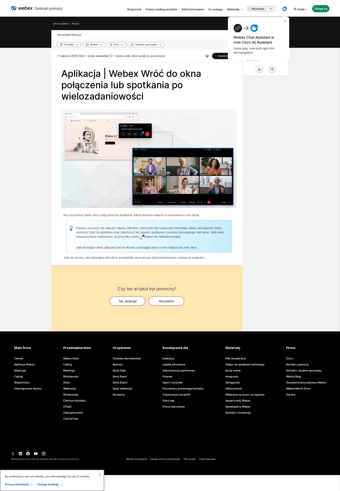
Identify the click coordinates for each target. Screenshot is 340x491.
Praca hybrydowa (174, 406)
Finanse (167, 376)
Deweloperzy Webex (238, 406)
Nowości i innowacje (238, 412)
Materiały (233, 9)
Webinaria (69, 388)
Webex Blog (293, 376)
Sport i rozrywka (173, 382)
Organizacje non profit (176, 394)
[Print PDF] (207, 56)
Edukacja (168, 358)
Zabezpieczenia (73, 412)
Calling (18, 376)
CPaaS (67, 406)
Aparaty (118, 364)
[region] (52, 480)
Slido (66, 382)
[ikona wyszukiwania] (250, 9)
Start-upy (169, 400)
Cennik (18, 358)
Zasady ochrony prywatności (165, 459)
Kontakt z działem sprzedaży (304, 370)
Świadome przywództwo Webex (306, 382)
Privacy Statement (17, 484)
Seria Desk (119, 370)
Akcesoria (119, 394)
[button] (284, 8)
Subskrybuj (224, 55)
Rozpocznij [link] (134, 9)
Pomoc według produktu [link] (161, 9)
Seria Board (120, 382)
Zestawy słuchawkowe (127, 358)
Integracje (231, 376)
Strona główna (61, 23)
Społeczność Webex (237, 400)
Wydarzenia (70, 394)
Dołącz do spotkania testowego (244, 364)
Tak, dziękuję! (127, 301)
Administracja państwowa (179, 370)
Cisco (289, 358)
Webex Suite (71, 358)
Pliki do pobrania (235, 358)
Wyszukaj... (258, 8)
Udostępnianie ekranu (27, 388)
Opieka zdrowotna (174, 364)
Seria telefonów (122, 388)
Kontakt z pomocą (297, 364)
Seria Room (120, 376)
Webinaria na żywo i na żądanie (244, 394)
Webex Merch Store (298, 388)
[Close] (99, 474)
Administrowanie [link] (193, 9)
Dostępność (232, 382)
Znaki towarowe (207, 459)
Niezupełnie (166, 301)
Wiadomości (22, 382)
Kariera (290, 394)
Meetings (20, 370)
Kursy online (232, 370)
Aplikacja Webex (24, 364)
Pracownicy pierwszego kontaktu (183, 388)
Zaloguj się (320, 8)
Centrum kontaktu (74, 400)
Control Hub (70, 418)
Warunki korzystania (136, 459)
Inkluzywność (233, 388)
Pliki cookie (190, 459)
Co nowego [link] (215, 9)
